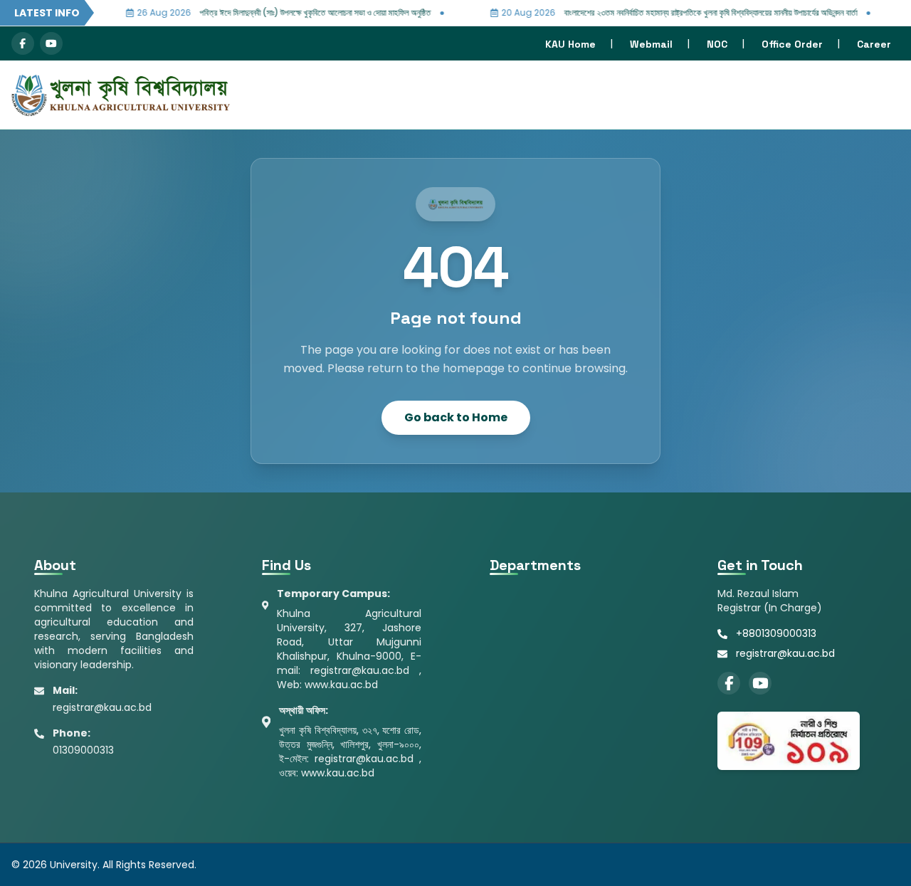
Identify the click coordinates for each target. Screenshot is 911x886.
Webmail (651, 44)
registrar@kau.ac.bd (785, 653)
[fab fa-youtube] (51, 43)
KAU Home (570, 44)
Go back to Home (455, 417)
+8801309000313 (776, 633)
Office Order (792, 44)
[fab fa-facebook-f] (22, 43)
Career (874, 44)
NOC (717, 44)
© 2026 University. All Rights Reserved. (103, 865)
